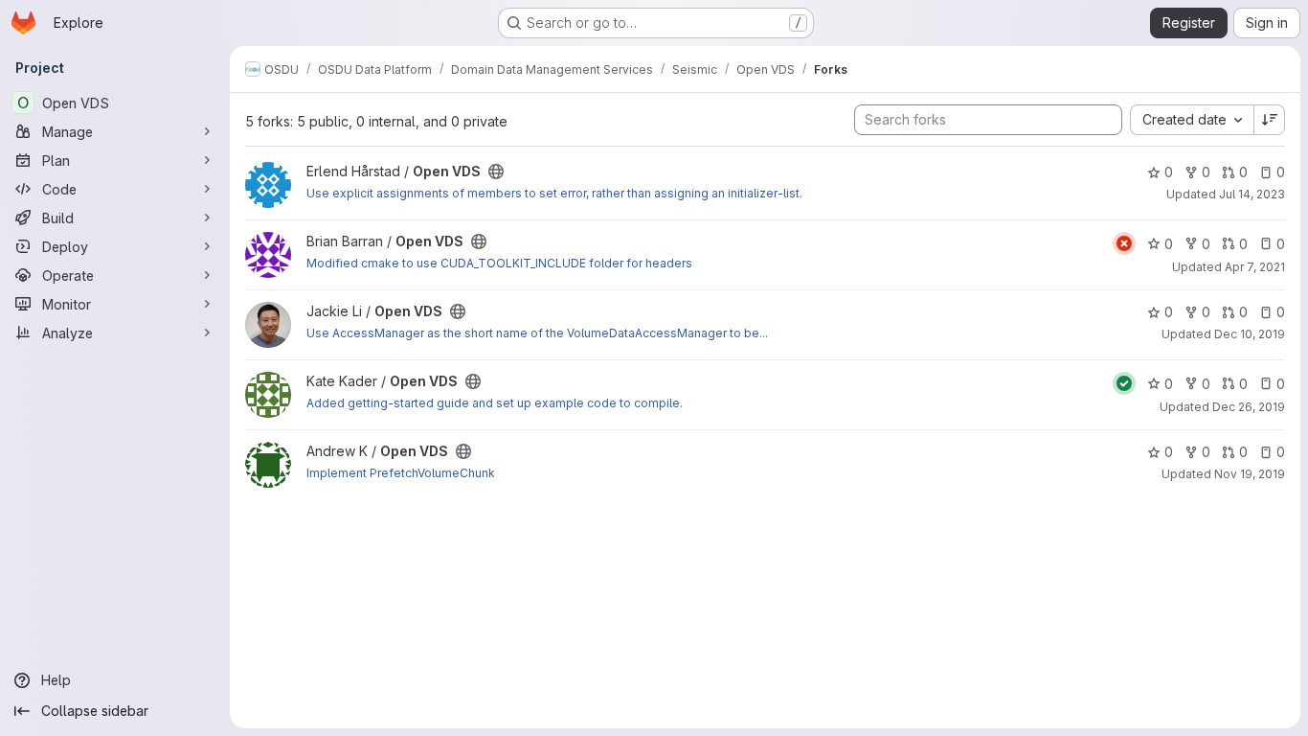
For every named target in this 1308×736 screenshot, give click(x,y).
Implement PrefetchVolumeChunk (400, 473)
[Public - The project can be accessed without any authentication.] (496, 171)
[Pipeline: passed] (1124, 383)
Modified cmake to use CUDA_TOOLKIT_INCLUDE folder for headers (499, 263)
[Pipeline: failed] (1124, 243)
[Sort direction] (1269, 119)
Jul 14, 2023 (1252, 194)
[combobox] (1191, 119)
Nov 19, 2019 (1249, 474)
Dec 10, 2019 (1249, 334)
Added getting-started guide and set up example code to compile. (494, 403)
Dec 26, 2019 (1248, 407)
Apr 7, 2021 (1255, 267)
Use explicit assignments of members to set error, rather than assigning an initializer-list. (554, 193)
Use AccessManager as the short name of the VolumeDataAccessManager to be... (537, 333)
